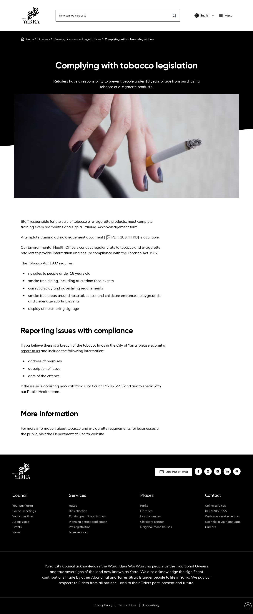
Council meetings (24, 511)
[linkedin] (227, 471)
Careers (210, 527)
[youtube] (237, 471)
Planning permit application (88, 522)
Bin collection (78, 511)
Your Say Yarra (22, 505)
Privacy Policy (103, 605)
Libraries (146, 511)
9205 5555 (114, 386)
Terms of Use (127, 605)
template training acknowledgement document (63, 237)
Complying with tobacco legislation (129, 39)
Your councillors (23, 516)
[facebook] (198, 471)
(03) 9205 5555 (216, 511)
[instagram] (208, 471)
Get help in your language (223, 522)
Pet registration (79, 527)
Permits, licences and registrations (77, 39)
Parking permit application (87, 516)
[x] (217, 471)
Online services (215, 505)
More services (78, 532)
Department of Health (71, 434)
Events (17, 527)
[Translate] (197, 15)
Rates (73, 505)
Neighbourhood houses (156, 527)
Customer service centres (222, 516)
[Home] (30, 15)
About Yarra (20, 522)
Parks (144, 505)
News (16, 532)
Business (44, 39)
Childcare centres (152, 522)
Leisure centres (150, 516)
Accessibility (150, 605)
